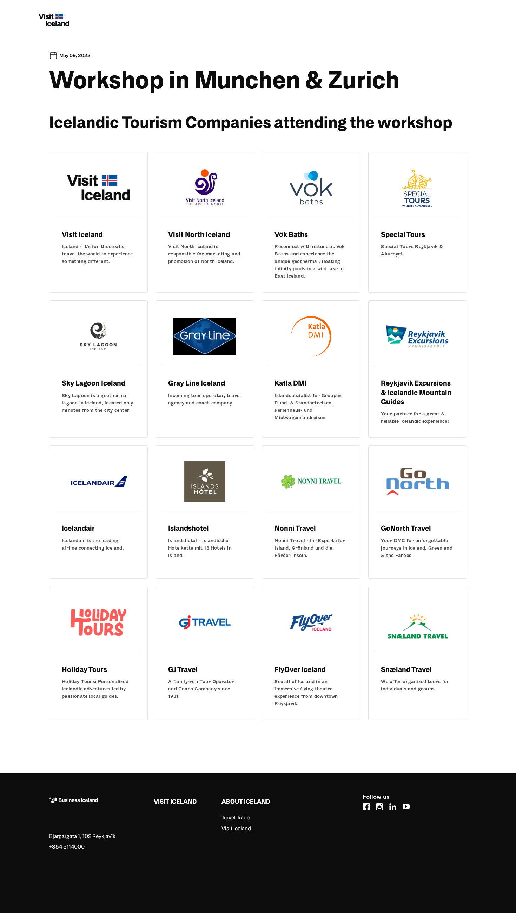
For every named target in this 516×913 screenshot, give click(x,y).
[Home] (98, 811)
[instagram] (379, 805)
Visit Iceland (236, 828)
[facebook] (366, 805)
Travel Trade (235, 817)
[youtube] (406, 805)
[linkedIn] (392, 805)
